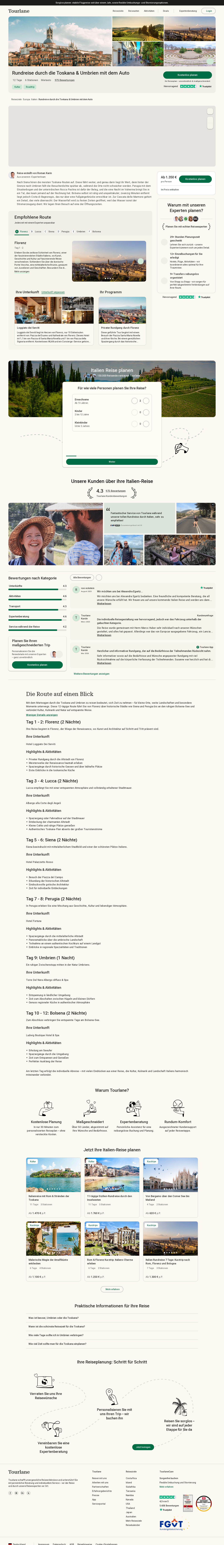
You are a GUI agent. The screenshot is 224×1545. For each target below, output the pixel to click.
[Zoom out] (210, 126)
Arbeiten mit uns (100, 1482)
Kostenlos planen (187, 75)
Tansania (130, 1491)
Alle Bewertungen (82, 577)
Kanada (129, 1499)
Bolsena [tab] (95, 231)
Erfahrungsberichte (102, 1491)
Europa (26, 99)
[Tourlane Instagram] (16, 1493)
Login (209, 11)
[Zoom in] (210, 120)
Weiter (112, 462)
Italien (34, 99)
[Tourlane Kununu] (28, 1493)
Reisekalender (133, 1525)
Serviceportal (98, 1504)
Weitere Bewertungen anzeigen (91, 673)
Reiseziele (16, 99)
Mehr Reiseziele (134, 1521)
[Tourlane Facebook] (10, 1493)
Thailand (130, 1508)
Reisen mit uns (99, 1478)
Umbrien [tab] (79, 231)
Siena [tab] (49, 231)
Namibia (130, 1495)
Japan (129, 1512)
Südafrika (130, 1487)
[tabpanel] (80, 293)
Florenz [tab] (22, 231)
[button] (19, 10)
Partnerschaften (100, 1487)
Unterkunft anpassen (53, 292)
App (94, 1499)
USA (128, 1504)
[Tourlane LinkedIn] (22, 1493)
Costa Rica (131, 1478)
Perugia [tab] (63, 231)
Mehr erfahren (112, 1289)
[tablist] (80, 231)
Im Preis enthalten (170, 189)
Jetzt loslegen (143, 1447)
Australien (131, 1516)
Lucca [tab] (36, 231)
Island (129, 1482)
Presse (95, 1495)
